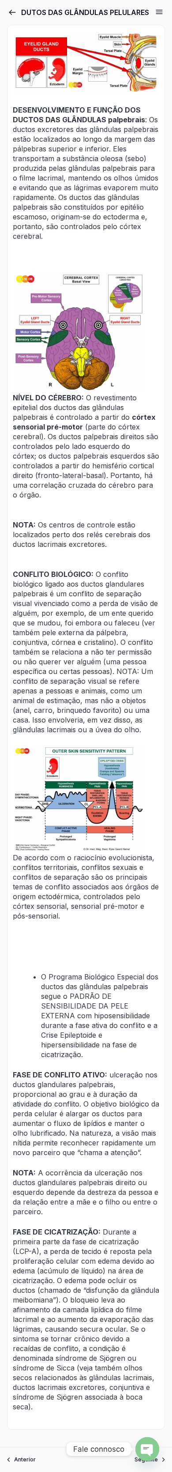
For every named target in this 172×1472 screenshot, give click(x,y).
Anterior (25, 1459)
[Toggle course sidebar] (159, 12)
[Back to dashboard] (12, 12)
